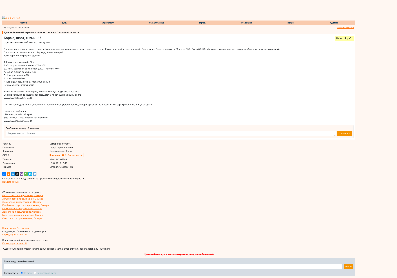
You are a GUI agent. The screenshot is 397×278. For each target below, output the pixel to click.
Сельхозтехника (156, 22)
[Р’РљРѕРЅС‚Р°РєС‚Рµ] (4, 174)
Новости (23, 22)
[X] (17, 174)
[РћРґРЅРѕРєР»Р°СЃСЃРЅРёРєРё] (8, 174)
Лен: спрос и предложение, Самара (21, 211)
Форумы (202, 22)
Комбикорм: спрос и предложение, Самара (25, 205)
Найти (348, 266)
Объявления (246, 22)
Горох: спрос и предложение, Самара (22, 195)
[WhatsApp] (26, 174)
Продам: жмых (10, 181)
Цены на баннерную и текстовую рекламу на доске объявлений (179, 254)
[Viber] (21, 174)
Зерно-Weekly (108, 22)
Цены (64, 22)
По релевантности (46, 273)
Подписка (333, 22)
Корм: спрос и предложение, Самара (22, 208)
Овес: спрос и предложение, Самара (22, 218)
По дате (27, 273)
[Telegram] (34, 174)
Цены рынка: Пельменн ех (16, 228)
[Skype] (30, 174)
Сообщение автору (73, 155)
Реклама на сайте (345, 27)
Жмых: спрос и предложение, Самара (22, 198)
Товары (290, 22)
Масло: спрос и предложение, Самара (22, 215)
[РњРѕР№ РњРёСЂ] (13, 174)
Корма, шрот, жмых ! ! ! (14, 234)
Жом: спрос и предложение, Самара (22, 202)
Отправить (344, 133)
